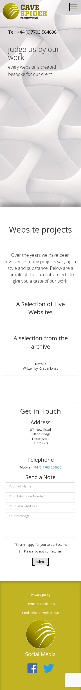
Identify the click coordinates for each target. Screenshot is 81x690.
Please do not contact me (43, 551)
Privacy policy (40, 594)
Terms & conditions (40, 603)
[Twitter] (48, 665)
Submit (41, 561)
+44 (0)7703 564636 (46, 467)
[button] (70, 679)
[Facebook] (32, 665)
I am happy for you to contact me (43, 544)
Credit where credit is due (40, 613)
